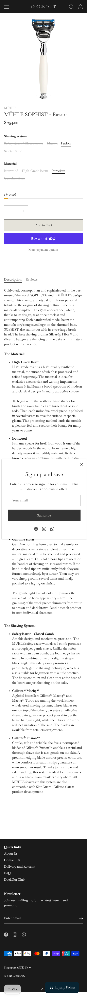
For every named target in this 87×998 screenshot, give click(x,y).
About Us (10, 853)
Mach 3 (52, 143)
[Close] (81, 464)
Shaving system (15, 136)
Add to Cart (43, 225)
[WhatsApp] (52, 528)
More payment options (43, 249)
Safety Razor (13, 151)
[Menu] (6, 6)
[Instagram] (44, 528)
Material (10, 164)
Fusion (66, 143)
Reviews (32, 279)
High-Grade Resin (35, 171)
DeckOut (18, 975)
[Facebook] (36, 528)
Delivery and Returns (19, 866)
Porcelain (58, 171)
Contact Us (12, 860)
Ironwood (11, 171)
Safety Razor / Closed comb (23, 143)
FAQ (7, 873)
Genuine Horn (14, 178)
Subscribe (44, 515)
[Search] (71, 7)
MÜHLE (10, 108)
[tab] (15, 279)
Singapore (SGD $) (16, 967)
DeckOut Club (14, 879)
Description (13, 279)
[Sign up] (81, 918)
